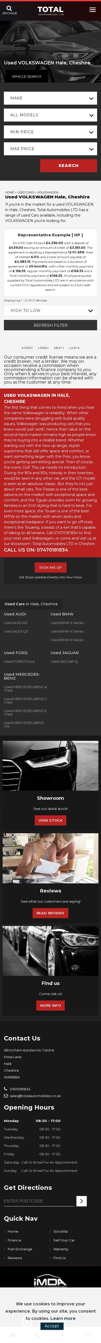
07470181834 (20, 1089)
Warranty (60, 1249)
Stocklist (60, 1231)
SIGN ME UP (50, 567)
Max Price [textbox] (22, 148)
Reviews (15, 1258)
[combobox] (50, 98)
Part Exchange (20, 1249)
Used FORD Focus (19, 661)
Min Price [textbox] (22, 132)
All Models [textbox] (24, 115)
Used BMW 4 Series (67, 631)
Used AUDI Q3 (16, 631)
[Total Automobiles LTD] (50, 11)
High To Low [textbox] (26, 310)
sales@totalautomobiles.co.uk (35, 1096)
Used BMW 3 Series (67, 623)
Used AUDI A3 (15, 623)
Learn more (63, 1318)
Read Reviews (50, 913)
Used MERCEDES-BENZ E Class (25, 712)
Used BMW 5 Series (67, 640)
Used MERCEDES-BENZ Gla (24, 724)
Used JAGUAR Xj (64, 661)
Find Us (59, 1258)
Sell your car (64, 1240)
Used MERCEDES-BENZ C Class (25, 700)
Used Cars (25, 192)
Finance (14, 1240)
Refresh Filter (51, 325)
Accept (52, 1326)
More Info (50, 1005)
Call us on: (36, 550)
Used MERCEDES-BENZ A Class (25, 688)
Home (9, 192)
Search (69, 165)
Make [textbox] (16, 98)
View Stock (50, 820)
